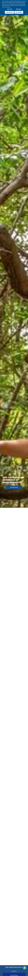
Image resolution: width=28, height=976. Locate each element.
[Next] (24, 482)
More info (18, 9)
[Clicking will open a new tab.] (24, 967)
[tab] (14, 971)
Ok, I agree (19, 12)
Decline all (9, 12)
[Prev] (4, 482)
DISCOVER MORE (14, 487)
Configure (9, 9)
